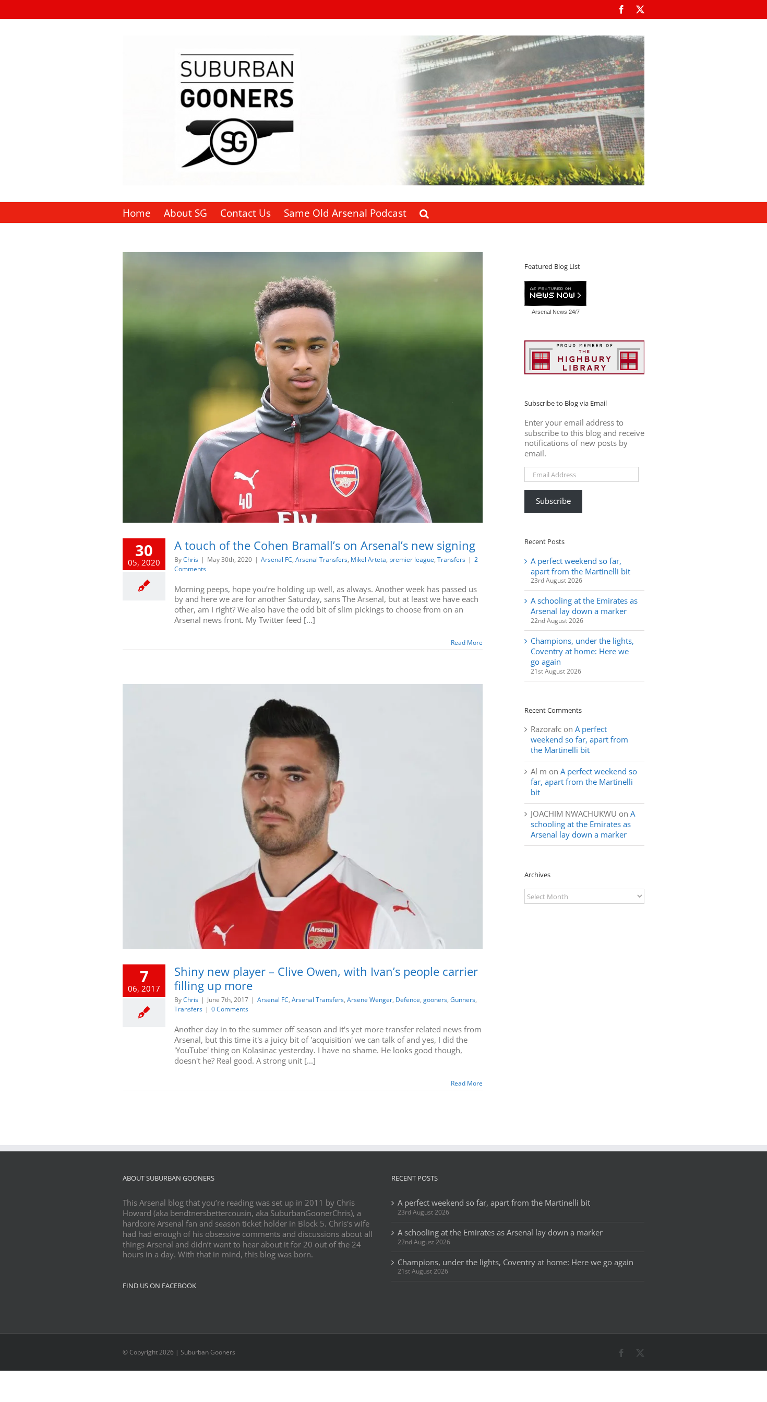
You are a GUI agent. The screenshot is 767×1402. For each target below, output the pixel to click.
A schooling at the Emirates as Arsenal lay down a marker (584, 605)
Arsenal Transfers (321, 559)
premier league (411, 559)
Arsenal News (549, 312)
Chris (190, 559)
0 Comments (229, 1009)
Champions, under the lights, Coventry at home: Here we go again (582, 651)
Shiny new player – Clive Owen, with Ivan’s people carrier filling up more (326, 978)
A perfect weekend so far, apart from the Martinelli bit (580, 566)
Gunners (462, 999)
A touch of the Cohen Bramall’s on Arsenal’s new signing (324, 545)
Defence (408, 999)
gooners (435, 999)
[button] (424, 212)
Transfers (451, 559)
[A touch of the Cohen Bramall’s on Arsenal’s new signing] (303, 387)
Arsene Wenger (369, 999)
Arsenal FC (276, 559)
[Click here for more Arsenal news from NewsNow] (555, 294)
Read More (467, 642)
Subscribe (553, 501)
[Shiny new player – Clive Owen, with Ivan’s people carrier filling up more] (303, 816)
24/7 (573, 312)
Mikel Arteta (368, 559)
